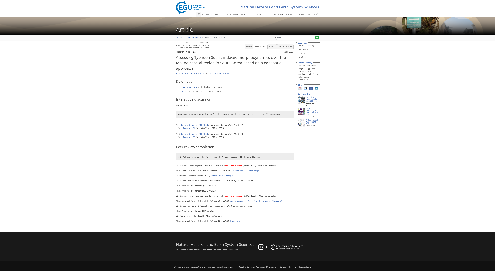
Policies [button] (244, 14)
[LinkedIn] (316, 88)
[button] (275, 37)
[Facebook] (311, 88)
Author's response (239, 170)
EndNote (302, 57)
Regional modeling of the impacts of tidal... (312, 111)
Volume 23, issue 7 (193, 37)
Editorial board (275, 14)
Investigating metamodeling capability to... (312, 99)
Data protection (305, 267)
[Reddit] (305, 88)
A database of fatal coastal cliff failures (312, 122)
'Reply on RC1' (189, 128)
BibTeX (302, 53)
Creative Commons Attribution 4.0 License (257, 267)
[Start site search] (317, 37)
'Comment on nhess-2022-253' (194, 125)
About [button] (289, 14)
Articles (179, 37)
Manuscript (254, 170)
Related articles (285, 46)
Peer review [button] (258, 14)
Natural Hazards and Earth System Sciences (279, 7)
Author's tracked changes (222, 175)
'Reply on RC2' (189, 137)
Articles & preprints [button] (212, 14)
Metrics (272, 46)
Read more (303, 80)
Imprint (292, 267)
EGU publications (306, 14)
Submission (232, 14)
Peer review (260, 46)
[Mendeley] (300, 88)
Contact (283, 267)
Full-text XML (304, 49)
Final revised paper (189, 87)
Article (249, 46)
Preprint (184, 91)
